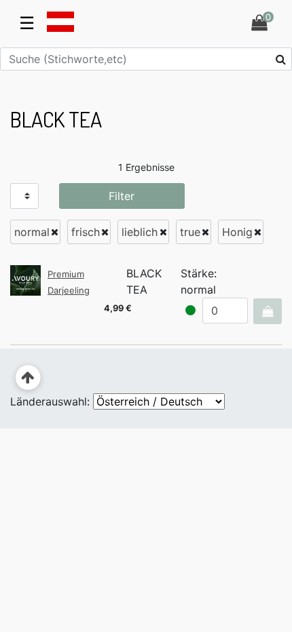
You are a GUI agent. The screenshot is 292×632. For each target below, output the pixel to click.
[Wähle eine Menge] (267, 311)
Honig (237, 232)
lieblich (140, 232)
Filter (121, 196)
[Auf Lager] (190, 310)
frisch (85, 232)
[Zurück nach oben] (28, 378)
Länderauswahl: (50, 401)
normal (32, 232)
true (190, 232)
